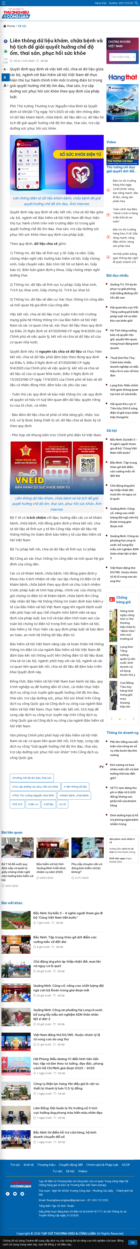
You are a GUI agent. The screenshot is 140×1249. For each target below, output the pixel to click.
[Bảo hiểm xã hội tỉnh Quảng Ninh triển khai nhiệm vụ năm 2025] (52, 847)
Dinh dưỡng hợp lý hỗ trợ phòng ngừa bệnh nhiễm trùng (124, 820)
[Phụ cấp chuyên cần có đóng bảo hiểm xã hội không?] (87, 847)
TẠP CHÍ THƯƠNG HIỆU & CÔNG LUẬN (68, 1233)
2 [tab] (125, 719)
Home (10, 26)
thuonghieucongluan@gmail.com (65, 1200)
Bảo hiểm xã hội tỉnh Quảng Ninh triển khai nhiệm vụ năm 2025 (50, 868)
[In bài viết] (5, 51)
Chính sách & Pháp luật (102, 1165)
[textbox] (122, 57)
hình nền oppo (117, 858)
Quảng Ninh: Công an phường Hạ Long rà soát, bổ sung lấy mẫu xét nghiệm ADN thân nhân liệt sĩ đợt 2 (68, 1014)
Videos (82, 1171)
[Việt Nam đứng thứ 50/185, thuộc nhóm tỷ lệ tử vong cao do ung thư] (16, 1042)
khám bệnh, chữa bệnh (75, 795)
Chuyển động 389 (71, 1165)
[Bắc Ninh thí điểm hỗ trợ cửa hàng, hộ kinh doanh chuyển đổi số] (16, 1139)
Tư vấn (57, 1171)
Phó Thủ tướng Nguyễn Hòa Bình (34, 795)
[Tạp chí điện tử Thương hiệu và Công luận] (21, 1183)
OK (133, 1242)
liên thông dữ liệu (76, 786)
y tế (63, 804)
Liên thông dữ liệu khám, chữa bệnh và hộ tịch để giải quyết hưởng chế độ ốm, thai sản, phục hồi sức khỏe (56, 46)
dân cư (34, 804)
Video (111, 142)
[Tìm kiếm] (136, 3)
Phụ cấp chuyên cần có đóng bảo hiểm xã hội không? (86, 868)
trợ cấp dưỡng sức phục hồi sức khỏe (36, 786)
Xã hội (22, 26)
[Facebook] (7, 1194)
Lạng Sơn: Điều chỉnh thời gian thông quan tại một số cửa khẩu (124, 390)
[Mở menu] (3, 3)
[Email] (22, 1194)
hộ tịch (18, 804)
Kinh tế (29, 1165)
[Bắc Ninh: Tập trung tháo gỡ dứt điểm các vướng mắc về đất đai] (16, 944)
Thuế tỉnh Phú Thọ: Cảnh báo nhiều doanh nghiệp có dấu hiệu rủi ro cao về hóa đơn (124, 366)
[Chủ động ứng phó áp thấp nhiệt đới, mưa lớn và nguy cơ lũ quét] (16, 968)
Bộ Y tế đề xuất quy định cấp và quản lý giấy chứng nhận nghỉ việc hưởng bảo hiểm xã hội (17, 872)
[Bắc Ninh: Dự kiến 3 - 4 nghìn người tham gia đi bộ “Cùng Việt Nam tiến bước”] (16, 920)
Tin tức (15, 1165)
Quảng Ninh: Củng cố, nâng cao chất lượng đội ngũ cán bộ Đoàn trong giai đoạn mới (124, 517)
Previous (111, 719)
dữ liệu (50, 804)
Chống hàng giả (123, 599)
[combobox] (122, 57)
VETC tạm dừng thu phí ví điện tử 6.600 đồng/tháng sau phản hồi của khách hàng (123, 796)
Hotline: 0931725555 (121, 3)
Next (133, 719)
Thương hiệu (46, 1165)
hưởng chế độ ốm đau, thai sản (32, 778)
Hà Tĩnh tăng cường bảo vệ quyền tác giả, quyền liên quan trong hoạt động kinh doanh (124, 339)
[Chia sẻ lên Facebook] (5, 41)
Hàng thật (101, 3)
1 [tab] (120, 719)
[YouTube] (15, 1194)
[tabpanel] (122, 661)
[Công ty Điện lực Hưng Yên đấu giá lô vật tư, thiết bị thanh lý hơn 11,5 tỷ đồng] (16, 1091)
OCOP (126, 1165)
